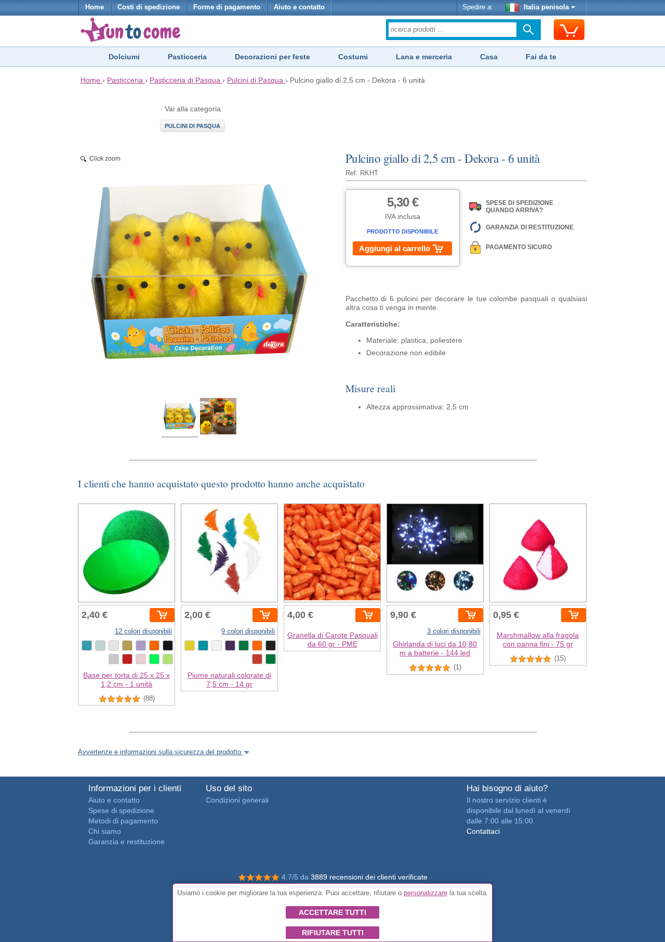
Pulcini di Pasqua (192, 126)
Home (94, 7)
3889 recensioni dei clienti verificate (369, 877)
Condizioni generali (237, 800)
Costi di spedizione (148, 7)
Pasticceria (187, 57)
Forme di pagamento (226, 7)
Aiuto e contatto (299, 7)
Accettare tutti (332, 912)
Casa (489, 57)
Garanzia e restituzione (126, 841)
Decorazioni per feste (272, 57)
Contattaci (483, 831)
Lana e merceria (424, 57)
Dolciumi (124, 57)
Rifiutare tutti (333, 932)
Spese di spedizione (121, 810)
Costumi (353, 57)
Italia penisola (546, 7)
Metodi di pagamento (123, 821)
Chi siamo (104, 831)
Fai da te (541, 57)
